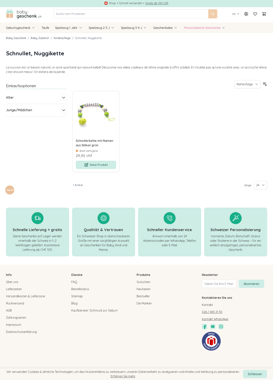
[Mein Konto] (246, 14)
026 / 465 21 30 (212, 312)
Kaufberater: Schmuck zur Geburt (94, 310)
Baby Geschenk (16, 38)
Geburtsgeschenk (18, 28)
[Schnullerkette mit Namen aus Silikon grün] (96, 114)
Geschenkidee (163, 28)
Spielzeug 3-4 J (131, 28)
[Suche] (212, 13)
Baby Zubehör (40, 38)
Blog (74, 303)
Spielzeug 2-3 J (99, 28)
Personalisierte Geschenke (202, 28)
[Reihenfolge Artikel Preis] (247, 84)
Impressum (13, 325)
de (234, 14)
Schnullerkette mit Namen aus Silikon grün (94, 143)
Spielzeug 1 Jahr (66, 28)
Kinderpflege (62, 38)
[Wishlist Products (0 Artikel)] (255, 14)
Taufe (45, 28)
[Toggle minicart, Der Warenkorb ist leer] (264, 14)
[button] (10, 190)
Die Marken (144, 303)
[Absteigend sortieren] (265, 84)
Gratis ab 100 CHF (156, 3)
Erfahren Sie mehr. (123, 376)
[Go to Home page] (23, 13)
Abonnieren (251, 284)
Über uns (12, 282)
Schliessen (255, 374)
